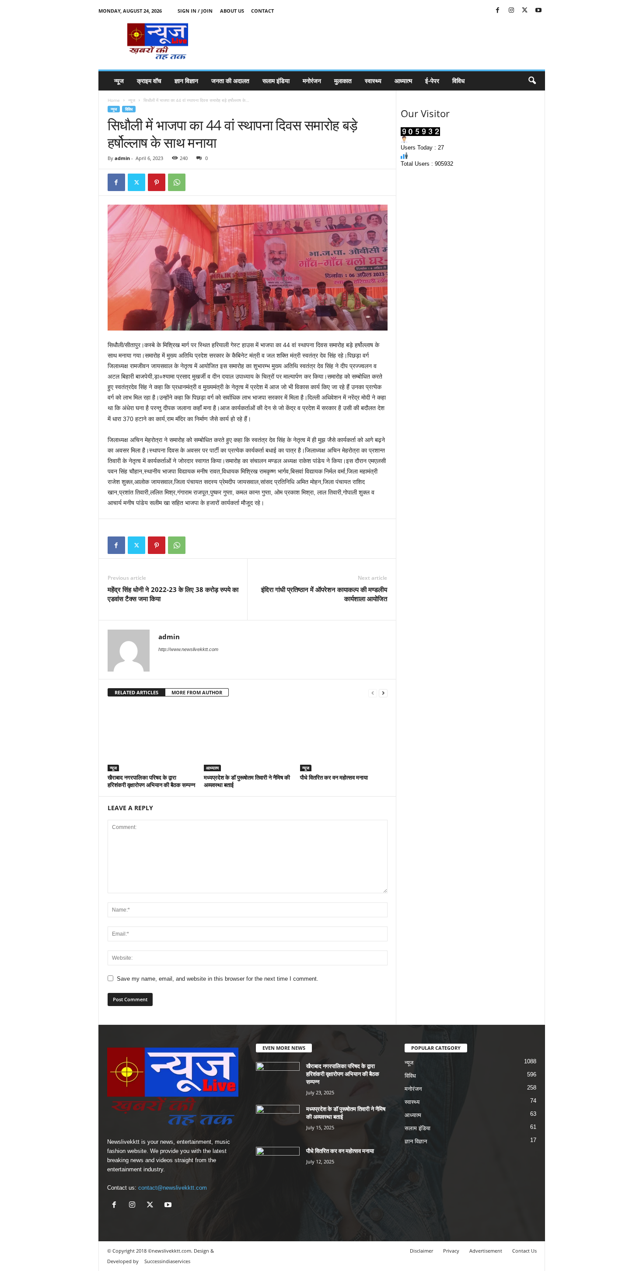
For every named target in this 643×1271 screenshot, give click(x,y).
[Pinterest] (156, 182)
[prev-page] (372, 692)
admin (122, 158)
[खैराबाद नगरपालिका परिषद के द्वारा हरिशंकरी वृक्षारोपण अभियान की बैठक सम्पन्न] (151, 738)
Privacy (451, 1250)
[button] (532, 81)
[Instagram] (511, 10)
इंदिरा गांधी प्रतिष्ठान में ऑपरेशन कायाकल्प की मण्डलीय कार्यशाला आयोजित (324, 594)
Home (114, 100)
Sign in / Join (195, 10)
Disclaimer (421, 1250)
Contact (262, 10)
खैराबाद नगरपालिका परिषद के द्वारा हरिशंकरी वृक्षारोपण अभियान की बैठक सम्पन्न (151, 781)
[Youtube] (538, 10)
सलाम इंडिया (276, 81)
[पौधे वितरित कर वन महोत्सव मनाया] (344, 738)
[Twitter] (525, 10)
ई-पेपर (432, 81)
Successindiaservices (167, 1261)
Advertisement (485, 1250)
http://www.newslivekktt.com (188, 649)
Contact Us (524, 1250)
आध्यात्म (403, 81)
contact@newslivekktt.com (172, 1187)
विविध (458, 81)
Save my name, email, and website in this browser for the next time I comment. (217, 978)
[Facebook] (498, 10)
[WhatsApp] (176, 182)
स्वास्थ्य (373, 81)
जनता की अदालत (230, 81)
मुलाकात (343, 81)
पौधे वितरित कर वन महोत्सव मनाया (334, 777)
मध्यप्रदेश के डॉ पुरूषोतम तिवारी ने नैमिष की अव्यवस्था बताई (247, 781)
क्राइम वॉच (149, 81)
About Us (232, 10)
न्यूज (119, 81)
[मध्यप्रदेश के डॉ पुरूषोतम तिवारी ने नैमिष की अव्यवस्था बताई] (247, 738)
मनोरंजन (312, 81)
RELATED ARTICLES (136, 692)
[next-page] (383, 692)
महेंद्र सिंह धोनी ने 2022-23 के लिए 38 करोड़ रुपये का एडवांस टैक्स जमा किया (173, 594)
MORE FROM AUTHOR (196, 692)
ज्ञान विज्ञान (186, 81)
